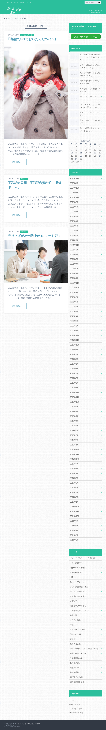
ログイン (73, 700)
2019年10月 (75, 345)
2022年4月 (74, 235)
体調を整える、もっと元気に (81, 610)
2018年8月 (74, 411)
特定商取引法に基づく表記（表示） (84, 648)
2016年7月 (74, 530)
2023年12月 (75, 197)
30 (81, 159)
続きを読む (16, 162)
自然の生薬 (74, 667)
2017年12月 (75, 449)
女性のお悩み (75, 620)
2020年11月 (75, 283)
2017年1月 (74, 502)
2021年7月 (74, 254)
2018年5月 (74, 426)
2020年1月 (74, 330)
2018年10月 (75, 402)
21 (72, 156)
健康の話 (73, 615)
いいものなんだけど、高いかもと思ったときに (90, 105)
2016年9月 (74, 521)
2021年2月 (74, 273)
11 (90, 150)
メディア (73, 601)
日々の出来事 (75, 634)
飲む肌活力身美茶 (77, 682)
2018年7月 (74, 416)
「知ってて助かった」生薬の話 (82, 558)
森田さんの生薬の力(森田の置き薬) (95, 12)
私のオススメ (75, 663)
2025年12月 (75, 178)
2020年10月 (75, 288)
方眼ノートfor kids (77, 629)
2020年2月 (74, 326)
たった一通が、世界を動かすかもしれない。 (90, 74)
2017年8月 (74, 468)
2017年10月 (75, 459)
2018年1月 (74, 445)
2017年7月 (74, 473)
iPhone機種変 (75, 572)
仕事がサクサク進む (78, 606)
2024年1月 (74, 193)
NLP (71, 577)
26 (95, 156)
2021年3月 (74, 269)
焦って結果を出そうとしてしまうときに (90, 129)
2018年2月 (74, 440)
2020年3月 (74, 321)
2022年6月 (74, 231)
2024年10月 (75, 188)
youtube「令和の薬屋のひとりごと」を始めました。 (90, 57)
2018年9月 (74, 407)
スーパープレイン (77, 582)
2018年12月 (75, 392)
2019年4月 (74, 373)
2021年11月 (75, 245)
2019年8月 (74, 354)
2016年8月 (74, 526)
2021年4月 (74, 264)
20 (100, 153)
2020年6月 (74, 307)
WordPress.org (76, 713)
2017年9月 (74, 464)
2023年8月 (74, 202)
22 (76, 156)
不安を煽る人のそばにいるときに (90, 89)
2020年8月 (74, 297)
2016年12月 (75, 507)
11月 (20, 18)
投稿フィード (74, 704)
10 (86, 150)
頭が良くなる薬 (76, 677)
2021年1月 (74, 278)
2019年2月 (74, 383)
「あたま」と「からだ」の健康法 (13, 10)
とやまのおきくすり (78, 596)
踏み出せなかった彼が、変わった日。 (90, 82)
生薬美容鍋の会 (76, 658)
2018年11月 (75, 397)
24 (86, 156)
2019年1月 (74, 388)
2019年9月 (74, 349)
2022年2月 (74, 240)
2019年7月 (74, 359)
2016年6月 (74, 535)
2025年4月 (74, 183)
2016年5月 (74, 540)
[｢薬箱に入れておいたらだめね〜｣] (36, 137)
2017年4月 (74, 487)
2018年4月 (74, 430)
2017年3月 (74, 492)
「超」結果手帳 (76, 563)
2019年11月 (75, 340)
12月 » (78, 162)
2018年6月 (74, 421)
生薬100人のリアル (78, 653)
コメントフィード (76, 708)
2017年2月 (74, 497)
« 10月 (72, 162)
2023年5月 (74, 216)
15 (76, 153)
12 (95, 150)
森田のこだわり (76, 644)
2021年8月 (74, 250)
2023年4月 (74, 221)
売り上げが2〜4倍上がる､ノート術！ (34, 235)
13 (100, 150)
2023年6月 (74, 212)
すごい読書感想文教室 (79, 587)
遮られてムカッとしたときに (90, 113)
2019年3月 (74, 378)
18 (90, 153)
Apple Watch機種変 (78, 568)
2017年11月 (75, 454)
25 (90, 156)
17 (86, 153)
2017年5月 (74, 483)
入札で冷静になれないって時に (90, 121)
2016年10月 (75, 516)
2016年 (14, 18)
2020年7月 (74, 302)
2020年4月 (74, 316)
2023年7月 (74, 207)
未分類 (72, 639)
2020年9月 (74, 292)
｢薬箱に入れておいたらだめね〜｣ (32, 39)
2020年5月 (74, 311)
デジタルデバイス (77, 591)
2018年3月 (74, 435)
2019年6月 (74, 364)
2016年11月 (75, 511)
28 (72, 159)
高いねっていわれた (88, 96)
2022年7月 (74, 226)
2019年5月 (74, 369)
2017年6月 (74, 478)
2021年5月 (74, 259)
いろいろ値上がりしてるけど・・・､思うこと (90, 66)
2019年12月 (75, 335)
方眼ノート (74, 625)
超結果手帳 (74, 672)
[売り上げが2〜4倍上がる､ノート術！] (36, 281)
